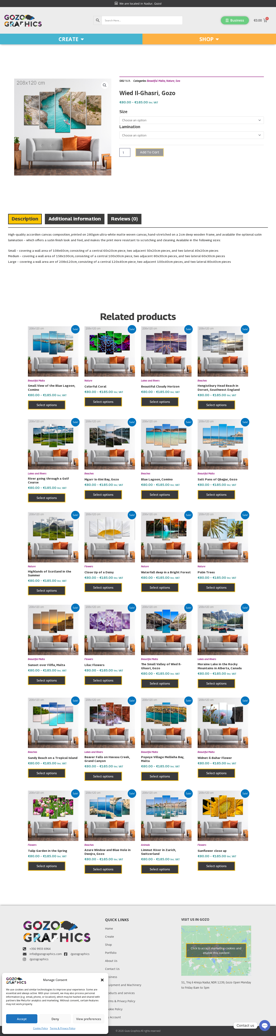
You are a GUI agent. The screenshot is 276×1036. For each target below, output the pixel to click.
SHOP (206, 39)
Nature (170, 80)
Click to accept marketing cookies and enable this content (216, 950)
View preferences (88, 1019)
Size (123, 111)
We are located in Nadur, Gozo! (140, 3)
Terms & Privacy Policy (62, 1028)
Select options (47, 405)
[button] (102, 980)
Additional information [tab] (74, 218)
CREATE (68, 39)
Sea (178, 80)
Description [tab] (25, 218)
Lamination (129, 126)
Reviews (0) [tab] (124, 218)
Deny (55, 1019)
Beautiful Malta (156, 80)
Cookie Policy (40, 1028)
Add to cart (149, 152)
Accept (22, 1019)
